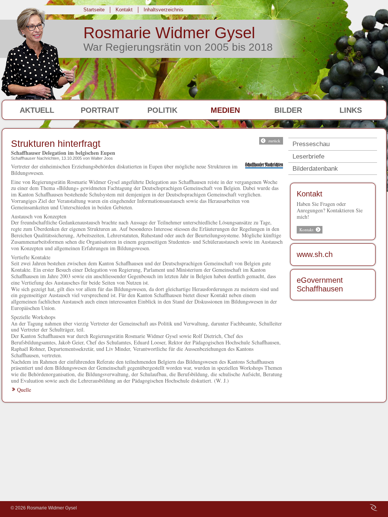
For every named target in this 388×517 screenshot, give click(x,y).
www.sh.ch (315, 254)
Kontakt (309, 194)
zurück (274, 140)
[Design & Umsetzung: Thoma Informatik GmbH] (373, 507)
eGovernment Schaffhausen (320, 284)
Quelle (24, 389)
